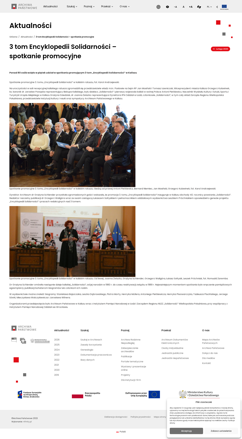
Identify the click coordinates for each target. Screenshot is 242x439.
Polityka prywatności (141, 416)
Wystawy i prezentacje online (133, 368)
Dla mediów (208, 358)
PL (209, 6)
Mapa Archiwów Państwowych (211, 341)
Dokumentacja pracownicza (96, 354)
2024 (57, 349)
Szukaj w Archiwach (91, 339)
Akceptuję (186, 430)
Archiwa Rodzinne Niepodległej (130, 341)
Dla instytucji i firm (131, 380)
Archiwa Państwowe (213, 348)
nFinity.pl (27, 421)
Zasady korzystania (91, 344)
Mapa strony (160, 416)
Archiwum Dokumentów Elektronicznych (174, 341)
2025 (57, 344)
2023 (56, 354)
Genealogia (87, 349)
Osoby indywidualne (172, 348)
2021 (56, 364)
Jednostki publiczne (172, 353)
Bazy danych (88, 359)
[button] (217, 7)
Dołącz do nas (210, 353)
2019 (56, 375)
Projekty (125, 375)
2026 (57, 339)
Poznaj (88, 6)
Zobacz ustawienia (221, 430)
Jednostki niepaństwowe (175, 358)
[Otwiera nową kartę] (199, 7)
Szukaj (71, 6)
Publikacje (126, 356)
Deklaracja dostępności (115, 416)
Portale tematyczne (132, 361)
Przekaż (105, 6)
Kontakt (206, 363)
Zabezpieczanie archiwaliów (129, 349)
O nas (123, 6)
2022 (56, 359)
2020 (57, 370)
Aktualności (50, 6)
